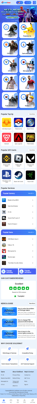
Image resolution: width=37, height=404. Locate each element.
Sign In (26, 384)
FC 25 (2, 375)
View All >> (31, 193)
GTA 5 (2, 384)
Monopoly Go (4, 381)
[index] (6, 2)
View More (32, 114)
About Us (15, 385)
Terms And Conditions (16, 382)
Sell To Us (27, 378)
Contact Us (27, 375)
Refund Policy (16, 378)
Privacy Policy (16, 375)
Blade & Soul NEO (5, 378)
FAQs (25, 381)
